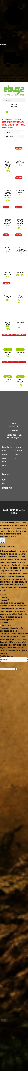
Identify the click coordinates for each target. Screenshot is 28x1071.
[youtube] (8, 476)
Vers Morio (20, 322)
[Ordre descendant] (22, 130)
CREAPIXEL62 (14, 513)
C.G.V (3, 483)
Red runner (20, 273)
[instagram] (5, 476)
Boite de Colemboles (20, 162)
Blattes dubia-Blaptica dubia (8, 163)
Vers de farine (7, 323)
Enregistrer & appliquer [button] (7, 656)
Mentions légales (7, 488)
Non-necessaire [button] (4, 622)
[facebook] (3, 476)
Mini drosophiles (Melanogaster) (21, 249)
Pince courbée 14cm (20, 381)
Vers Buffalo (20, 297)
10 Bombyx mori (8, 353)
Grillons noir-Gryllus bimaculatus (7, 221)
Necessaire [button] (3, 594)
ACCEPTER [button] (13, 537)
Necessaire (5, 597)
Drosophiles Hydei (20, 191)
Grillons (8, 379)
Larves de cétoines (7, 248)
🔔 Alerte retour (8, 350)
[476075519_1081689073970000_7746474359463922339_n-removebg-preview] (14, 85)
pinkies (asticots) (7, 273)
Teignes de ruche (8, 297)
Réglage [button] (7, 537)
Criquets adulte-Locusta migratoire (8, 192)
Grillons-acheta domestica (20, 221)
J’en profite (3, 44)
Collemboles (20, 352)
